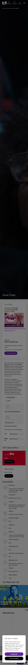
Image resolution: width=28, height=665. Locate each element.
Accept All (14, 654)
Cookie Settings (14, 658)
